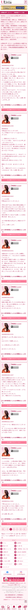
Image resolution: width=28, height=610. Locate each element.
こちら (11, 584)
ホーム (4, 543)
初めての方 (5, 545)
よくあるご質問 (6, 561)
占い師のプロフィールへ (14, 109)
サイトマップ (6, 567)
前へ (3, 529)
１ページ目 (22, 37)
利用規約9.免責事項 (17, 47)
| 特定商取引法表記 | (11, 597)
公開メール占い (6, 555)
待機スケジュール (7, 549)
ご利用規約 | (19, 595)
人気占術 (5, 558)
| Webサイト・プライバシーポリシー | (14, 599)
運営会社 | (20, 597)
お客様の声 (5, 552)
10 (20, 529)
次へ (25, 529)
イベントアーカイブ (7, 564)
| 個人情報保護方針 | (10, 595)
